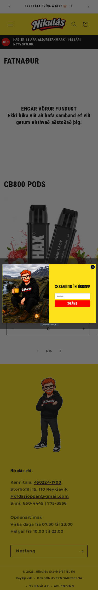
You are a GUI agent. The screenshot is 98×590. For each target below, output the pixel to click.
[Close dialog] (92, 267)
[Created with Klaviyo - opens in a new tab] (49, 324)
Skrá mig (72, 303)
